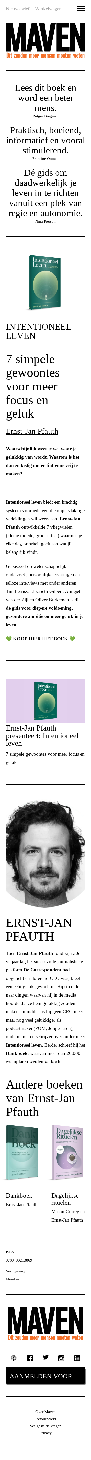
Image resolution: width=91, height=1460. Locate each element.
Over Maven (45, 1412)
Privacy (45, 1433)
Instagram (61, 1358)
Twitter (46, 1357)
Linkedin (77, 1358)
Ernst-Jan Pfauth (32, 431)
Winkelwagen (48, 8)
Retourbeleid (45, 1419)
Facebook (30, 1358)
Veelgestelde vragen (45, 1426)
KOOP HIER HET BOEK (40, 638)
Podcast (13, 1358)
